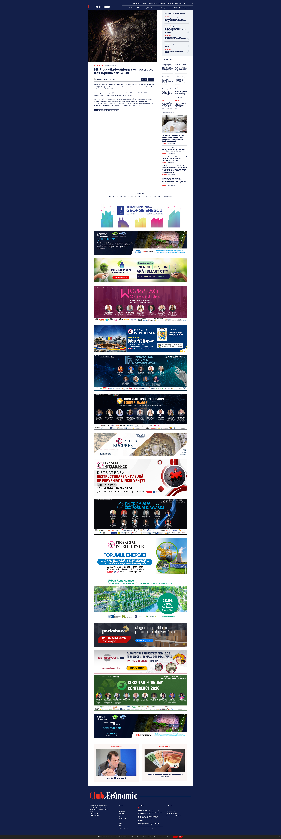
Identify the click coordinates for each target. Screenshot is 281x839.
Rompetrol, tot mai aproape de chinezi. (174, 52)
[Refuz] (279, 837)
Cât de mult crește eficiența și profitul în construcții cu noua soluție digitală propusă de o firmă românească (173, 138)
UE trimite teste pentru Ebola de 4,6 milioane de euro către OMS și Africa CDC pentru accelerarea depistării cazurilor (181, 80)
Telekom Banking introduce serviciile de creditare (165, 776)
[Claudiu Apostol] (95, 79)
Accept (175, 836)
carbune (101, 110)
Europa (167, 16)
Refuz (180, 836)
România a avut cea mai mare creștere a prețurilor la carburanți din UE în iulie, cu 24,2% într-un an (181, 105)
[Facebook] (192, 4)
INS (105, 110)
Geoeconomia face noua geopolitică (172, 45)
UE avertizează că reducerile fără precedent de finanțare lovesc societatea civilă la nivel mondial (167, 92)
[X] (145, 79)
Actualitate (98, 65)
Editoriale (167, 43)
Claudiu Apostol (102, 79)
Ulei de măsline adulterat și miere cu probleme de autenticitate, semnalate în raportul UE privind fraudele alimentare (167, 80)
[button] (187, 3)
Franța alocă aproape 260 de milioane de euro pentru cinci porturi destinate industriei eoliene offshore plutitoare (167, 105)
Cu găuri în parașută (116, 778)
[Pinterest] (149, 79)
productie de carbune (112, 110)
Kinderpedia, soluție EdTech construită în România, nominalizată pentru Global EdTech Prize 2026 (174, 158)
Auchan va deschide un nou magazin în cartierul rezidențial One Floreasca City (175, 39)
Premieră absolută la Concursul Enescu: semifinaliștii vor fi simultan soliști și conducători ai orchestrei (173, 149)
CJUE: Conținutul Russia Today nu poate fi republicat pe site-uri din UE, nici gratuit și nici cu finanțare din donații (175, 20)
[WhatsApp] (152, 79)
